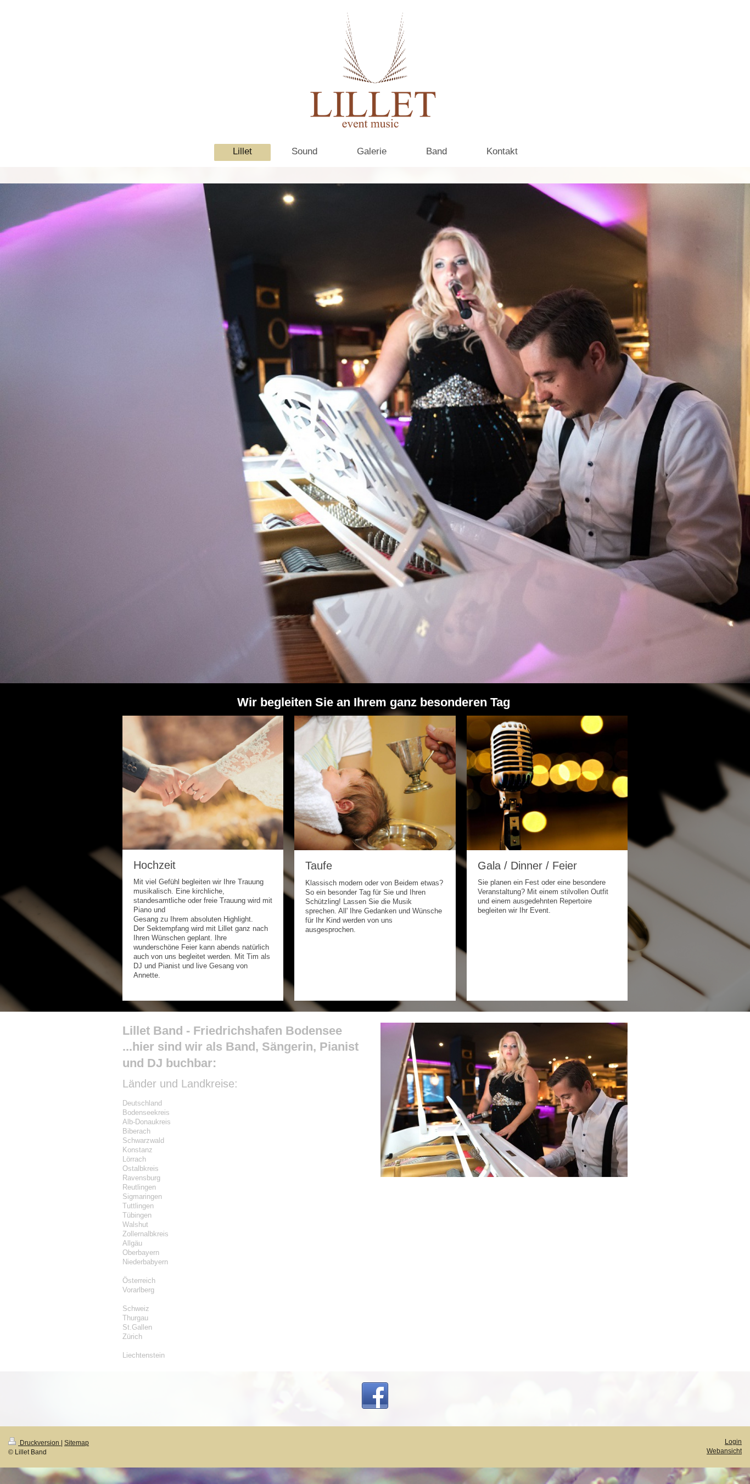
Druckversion (39, 1442)
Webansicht (724, 1450)
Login (733, 1441)
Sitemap (76, 1442)
